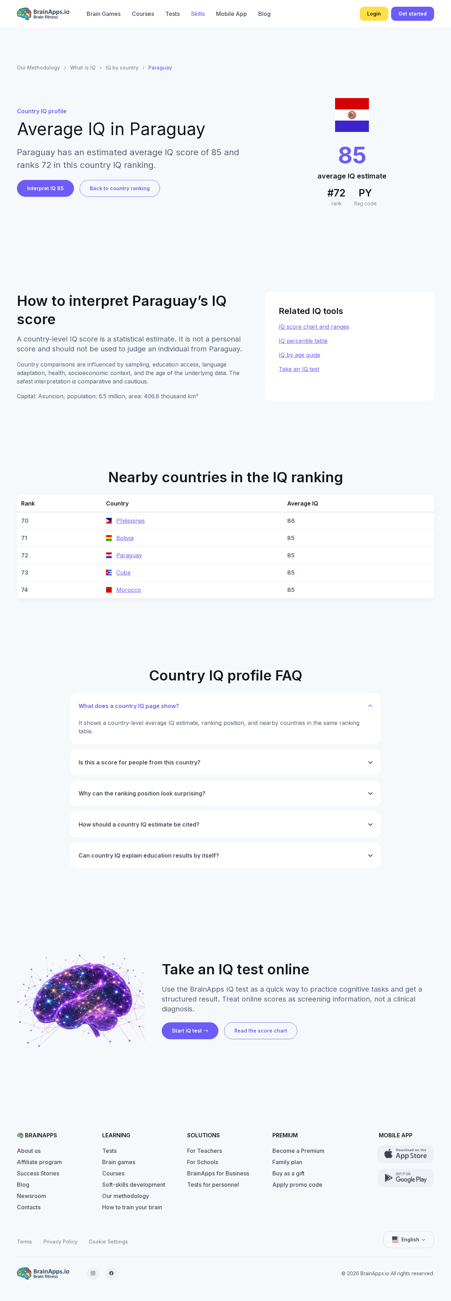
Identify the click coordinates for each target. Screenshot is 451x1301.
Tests (172, 13)
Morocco (128, 589)
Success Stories (38, 1173)
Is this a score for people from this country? (139, 762)
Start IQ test (187, 1031)
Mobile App (231, 13)
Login (374, 14)
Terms (24, 1242)
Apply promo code (297, 1184)
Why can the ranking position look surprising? (142, 793)
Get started (413, 14)
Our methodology (125, 1195)
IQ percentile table (303, 340)
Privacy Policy (60, 1242)
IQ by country (122, 68)
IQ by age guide (299, 354)
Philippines (130, 520)
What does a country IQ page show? (129, 705)
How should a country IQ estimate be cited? (139, 824)
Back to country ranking (120, 188)
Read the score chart (260, 1031)
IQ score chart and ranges (314, 326)
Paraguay (129, 555)
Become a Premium (298, 1150)
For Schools (202, 1162)
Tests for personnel (213, 1184)
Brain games (118, 1162)
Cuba (123, 572)
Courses (143, 13)
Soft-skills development (133, 1184)
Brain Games (104, 13)
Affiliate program (39, 1162)
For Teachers (204, 1150)
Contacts (29, 1207)
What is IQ (82, 68)
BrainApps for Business (218, 1173)
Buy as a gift (288, 1173)
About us (29, 1150)
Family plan (287, 1162)
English (410, 1239)
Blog (264, 13)
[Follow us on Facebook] (111, 1273)
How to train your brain (132, 1207)
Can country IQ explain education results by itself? (149, 855)
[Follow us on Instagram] (93, 1273)
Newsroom (31, 1195)
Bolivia (125, 537)
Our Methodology (38, 68)
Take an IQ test (299, 369)
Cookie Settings (108, 1242)
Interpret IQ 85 (45, 188)
